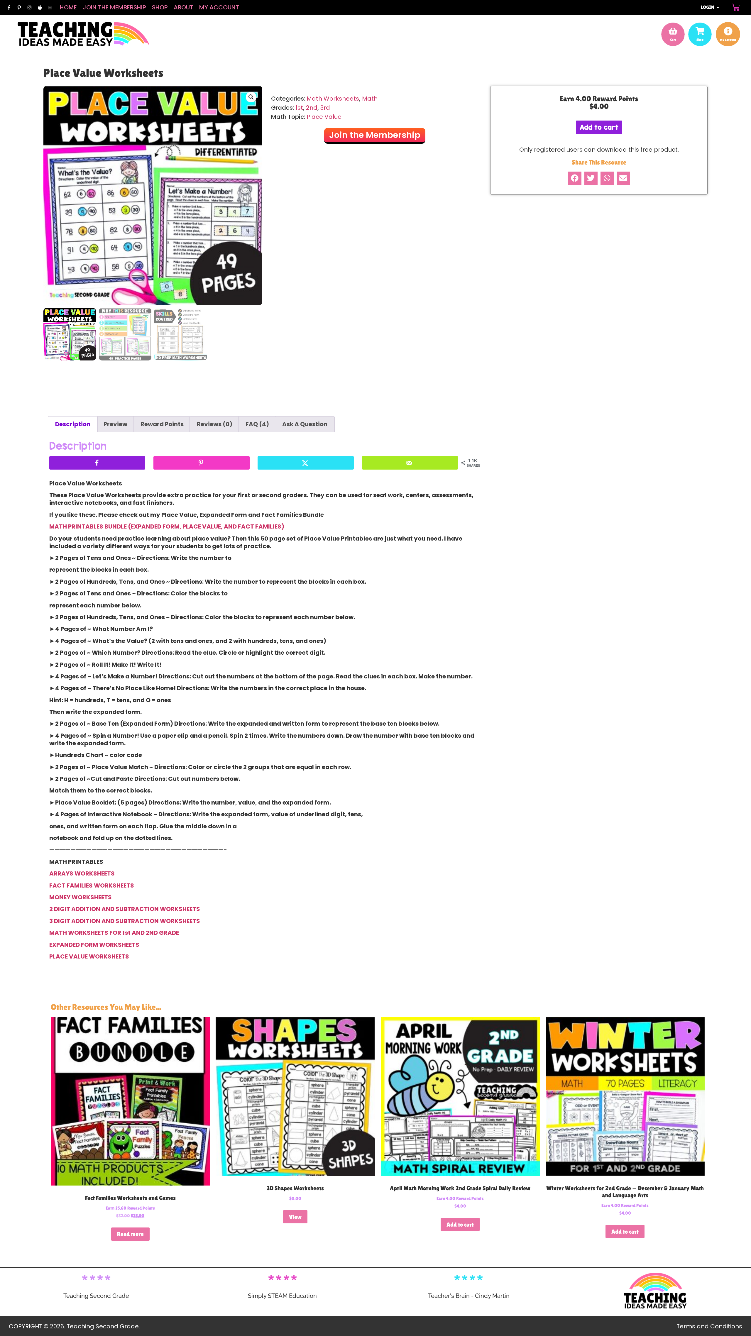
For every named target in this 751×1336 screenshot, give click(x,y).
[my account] (728, 31)
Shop (160, 7)
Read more (130, 1234)
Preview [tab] (115, 424)
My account (219, 7)
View (295, 1217)
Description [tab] (72, 424)
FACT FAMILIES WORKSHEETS (91, 885)
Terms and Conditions (709, 1326)
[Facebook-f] (8, 7)
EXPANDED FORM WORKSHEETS (94, 945)
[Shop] (700, 31)
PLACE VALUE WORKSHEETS (89, 956)
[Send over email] (410, 463)
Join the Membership (114, 7)
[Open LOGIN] (718, 7)
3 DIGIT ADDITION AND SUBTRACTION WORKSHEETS (124, 921)
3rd (325, 108)
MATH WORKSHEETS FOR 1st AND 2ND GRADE (114, 933)
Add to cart (599, 127)
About (183, 7)
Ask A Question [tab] (304, 424)
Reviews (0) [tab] (214, 424)
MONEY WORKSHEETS (80, 897)
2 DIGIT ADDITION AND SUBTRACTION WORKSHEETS (124, 909)
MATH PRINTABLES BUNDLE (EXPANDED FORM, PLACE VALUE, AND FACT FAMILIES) (166, 526)
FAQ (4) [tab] (257, 424)
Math (370, 98)
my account (728, 39)
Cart (673, 39)
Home (68, 7)
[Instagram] (29, 7)
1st (299, 108)
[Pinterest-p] (19, 7)
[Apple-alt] (39, 7)
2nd (311, 108)
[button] (251, 97)
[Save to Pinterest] (201, 463)
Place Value (324, 117)
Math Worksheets (333, 98)
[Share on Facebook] (97, 463)
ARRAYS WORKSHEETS (82, 873)
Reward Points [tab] (162, 424)
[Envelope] (49, 7)
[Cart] (736, 7)
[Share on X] (305, 463)
